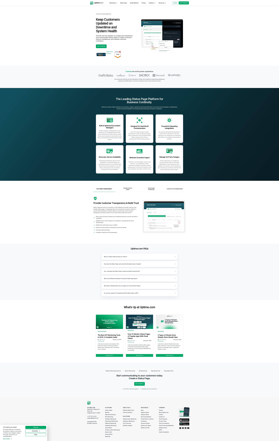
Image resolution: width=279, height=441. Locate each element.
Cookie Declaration (164, 432)
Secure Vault (108, 432)
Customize (35, 431)
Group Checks (108, 434)
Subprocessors (163, 427)
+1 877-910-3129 (92, 416)
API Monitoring (109, 416)
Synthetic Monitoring (110, 419)
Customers (144, 421)
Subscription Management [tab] (175, 189)
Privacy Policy (162, 421)
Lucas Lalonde (162, 339)
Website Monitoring (110, 414)
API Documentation (146, 416)
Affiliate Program (127, 425)
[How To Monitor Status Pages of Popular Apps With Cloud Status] (139, 322)
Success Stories (145, 423)
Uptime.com (102, 339)
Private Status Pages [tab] (127, 189)
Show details (6, 438)
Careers (161, 414)
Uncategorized (102, 331)
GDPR (160, 430)
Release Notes (145, 414)
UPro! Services (127, 423)
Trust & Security (163, 419)
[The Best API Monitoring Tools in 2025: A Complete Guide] (109, 322)
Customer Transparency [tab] (104, 189)
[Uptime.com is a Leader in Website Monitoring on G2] (118, 54)
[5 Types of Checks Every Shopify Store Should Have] (169, 322)
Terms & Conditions (164, 423)
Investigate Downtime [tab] (151, 189)
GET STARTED (101, 46)
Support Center (145, 412)
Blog (142, 410)
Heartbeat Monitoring (110, 425)
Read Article (109, 355)
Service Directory (127, 412)
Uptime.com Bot (145, 427)
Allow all (35, 427)
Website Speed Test (128, 410)
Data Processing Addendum (166, 425)
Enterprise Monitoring (128, 421)
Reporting (107, 436)
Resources (131, 330)
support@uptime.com (92, 418)
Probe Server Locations (147, 419)
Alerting (107, 412)
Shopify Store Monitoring (129, 419)
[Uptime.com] (89, 403)
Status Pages (108, 410)
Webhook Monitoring (110, 423)
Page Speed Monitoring (111, 421)
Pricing (161, 410)
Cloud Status (108, 427)
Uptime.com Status (146, 425)
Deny (35, 434)
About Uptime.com (164, 412)
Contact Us (162, 416)
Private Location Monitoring (112, 430)
